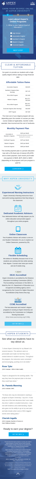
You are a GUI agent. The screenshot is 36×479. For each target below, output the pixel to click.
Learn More (17, 169)
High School (16, 33)
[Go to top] (18, 473)
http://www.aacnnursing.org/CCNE (17, 317)
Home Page (8, 462)
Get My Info (17, 324)
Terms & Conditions (25, 465)
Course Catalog (21, 467)
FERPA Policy (14, 467)
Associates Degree (18, 36)
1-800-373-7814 (19, 460)
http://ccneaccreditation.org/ (18, 447)
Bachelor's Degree (18, 39)
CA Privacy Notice (23, 462)
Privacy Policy (15, 462)
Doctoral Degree (17, 45)
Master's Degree (17, 42)
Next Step (18, 50)
